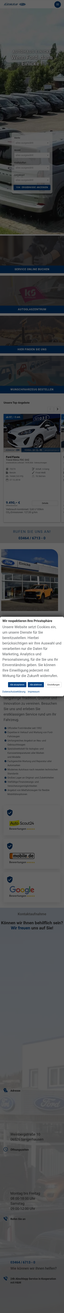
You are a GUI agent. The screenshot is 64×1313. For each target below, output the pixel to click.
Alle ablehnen (36, 684)
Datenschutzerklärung (13, 691)
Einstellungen (53, 684)
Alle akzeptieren (17, 684)
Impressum (34, 691)
